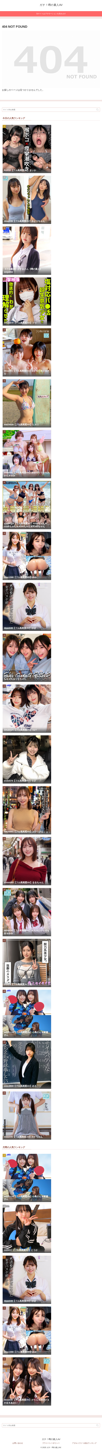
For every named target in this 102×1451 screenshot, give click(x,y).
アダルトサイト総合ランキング (84, 1443)
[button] (97, 109)
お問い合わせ (17, 1443)
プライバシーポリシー (51, 1443)
